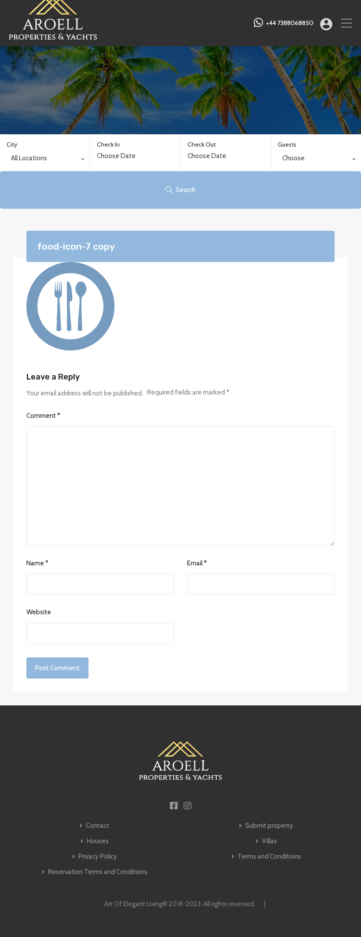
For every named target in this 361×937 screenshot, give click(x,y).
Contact (97, 826)
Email (197, 563)
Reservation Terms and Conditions (97, 872)
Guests (287, 144)
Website (38, 612)
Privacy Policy (97, 856)
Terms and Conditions (269, 856)
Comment (43, 416)
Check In (108, 144)
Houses (98, 841)
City (12, 144)
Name (37, 563)
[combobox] (45, 160)
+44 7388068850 (289, 23)
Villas (269, 841)
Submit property (269, 826)
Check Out (202, 144)
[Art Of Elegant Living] (53, 36)
